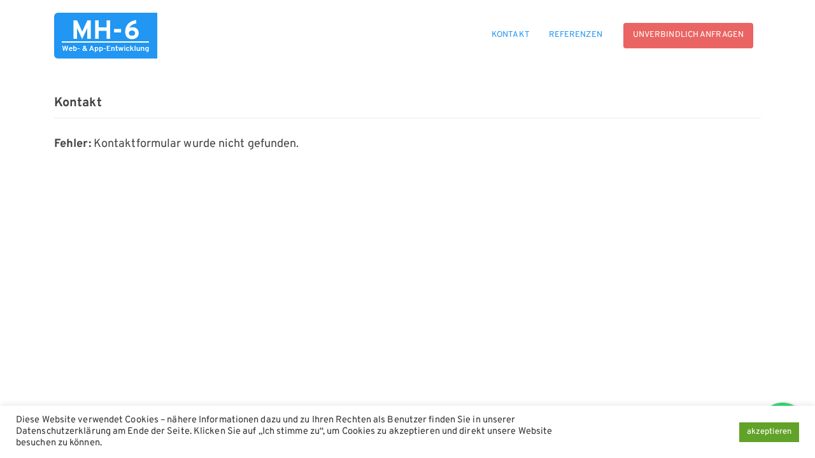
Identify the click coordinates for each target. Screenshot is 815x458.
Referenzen (575, 35)
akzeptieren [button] (769, 432)
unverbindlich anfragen (688, 35)
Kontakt (511, 35)
